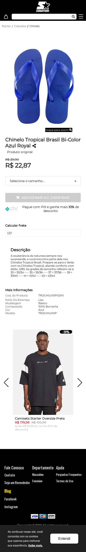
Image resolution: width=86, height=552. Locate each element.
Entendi (64, 538)
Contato (9, 474)
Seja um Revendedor (17, 482)
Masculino (37, 474)
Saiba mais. (35, 545)
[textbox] (39, 16)
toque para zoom (57, 130)
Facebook (10, 498)
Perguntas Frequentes (69, 474)
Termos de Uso (64, 480)
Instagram (11, 506)
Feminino (37, 480)
